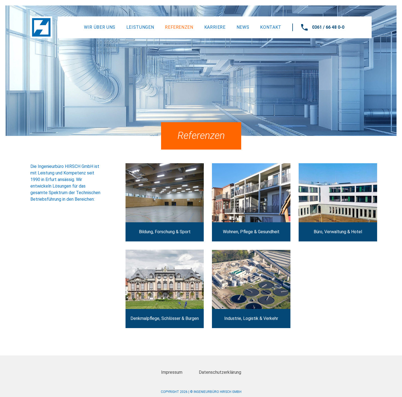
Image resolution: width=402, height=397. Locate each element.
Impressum (171, 372)
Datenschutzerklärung (220, 372)
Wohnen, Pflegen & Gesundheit (251, 202)
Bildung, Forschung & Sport (165, 202)
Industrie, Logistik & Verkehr (251, 289)
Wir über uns (99, 27)
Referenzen (179, 27)
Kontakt (270, 27)
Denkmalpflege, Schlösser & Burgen (165, 289)
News (243, 27)
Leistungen (140, 27)
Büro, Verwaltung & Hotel (338, 202)
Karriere (215, 27)
